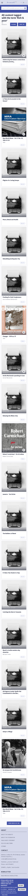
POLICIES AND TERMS (7, 843)
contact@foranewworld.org (8, 859)
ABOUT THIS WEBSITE (7, 834)
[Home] (11, 3)
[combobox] (24, 2)
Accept (21, 885)
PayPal (9, 867)
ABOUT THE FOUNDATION (8, 837)
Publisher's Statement (8, 840)
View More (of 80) (14, 823)
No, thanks (22, 889)
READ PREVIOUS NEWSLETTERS (9, 875)
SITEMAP (3, 846)
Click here (10, 889)
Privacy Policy (4, 894)
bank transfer (15, 867)
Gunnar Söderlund (13, 862)
